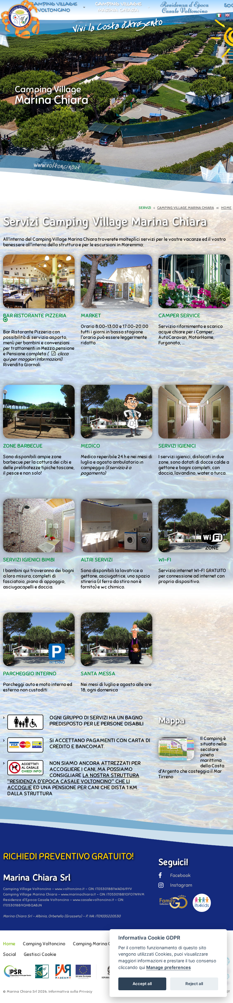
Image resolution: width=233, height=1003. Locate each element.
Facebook (180, 875)
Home (9, 944)
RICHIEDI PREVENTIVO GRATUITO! (68, 856)
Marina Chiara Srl (22, 991)
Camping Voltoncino (44, 944)
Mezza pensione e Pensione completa (38, 354)
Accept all (142, 983)
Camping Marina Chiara (97, 944)
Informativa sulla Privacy (70, 991)
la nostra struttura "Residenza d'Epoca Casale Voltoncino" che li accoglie (73, 781)
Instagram (181, 885)
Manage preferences (168, 967)
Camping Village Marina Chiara (118, 7)
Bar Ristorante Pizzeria (34, 315)
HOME (226, 208)
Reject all (194, 983)
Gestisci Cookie (40, 954)
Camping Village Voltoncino (54, 7)
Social (9, 954)
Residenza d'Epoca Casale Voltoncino (184, 7)
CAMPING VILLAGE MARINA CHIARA (185, 208)
